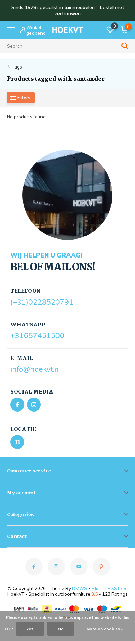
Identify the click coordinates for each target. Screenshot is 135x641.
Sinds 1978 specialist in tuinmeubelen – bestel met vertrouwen (67, 10)
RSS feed (118, 588)
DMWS (79, 588)
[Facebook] (17, 405)
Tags (17, 67)
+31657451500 (37, 335)
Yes (30, 628)
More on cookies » (104, 628)
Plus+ (98, 588)
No (61, 628)
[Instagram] (34, 405)
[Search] (125, 46)
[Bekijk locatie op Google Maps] (17, 442)
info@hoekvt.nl (35, 368)
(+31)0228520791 (41, 301)
